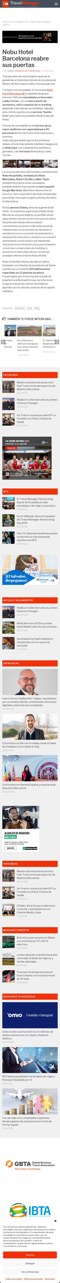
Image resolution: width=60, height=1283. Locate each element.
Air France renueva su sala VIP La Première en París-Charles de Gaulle (36, 418)
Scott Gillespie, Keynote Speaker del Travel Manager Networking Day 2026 (36, 519)
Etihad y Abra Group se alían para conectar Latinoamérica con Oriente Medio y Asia (36, 909)
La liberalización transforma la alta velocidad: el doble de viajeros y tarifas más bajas (37, 958)
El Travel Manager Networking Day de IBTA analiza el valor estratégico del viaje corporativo (36, 502)
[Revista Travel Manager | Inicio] (21, 3)
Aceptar (30, 1255)
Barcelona (19, 308)
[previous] (3, 342)
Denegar (30, 1263)
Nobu (37, 308)
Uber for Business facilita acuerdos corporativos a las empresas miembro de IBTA (37, 537)
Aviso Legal (49, 1279)
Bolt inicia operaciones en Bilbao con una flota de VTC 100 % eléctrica (36, 941)
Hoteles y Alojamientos (15, 22)
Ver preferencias (30, 1272)
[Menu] (56, 4)
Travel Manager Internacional (24, 71)
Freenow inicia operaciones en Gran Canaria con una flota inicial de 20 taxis (36, 975)
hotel (29, 308)
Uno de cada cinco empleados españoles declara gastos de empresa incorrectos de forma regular (27, 1121)
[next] (57, 342)
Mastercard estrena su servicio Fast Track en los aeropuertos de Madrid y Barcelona (36, 386)
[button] (55, 1220)
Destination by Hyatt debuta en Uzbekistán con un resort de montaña (35, 642)
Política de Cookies (14, 1279)
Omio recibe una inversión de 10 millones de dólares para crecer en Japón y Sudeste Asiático (27, 1035)
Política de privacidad (33, 1279)
